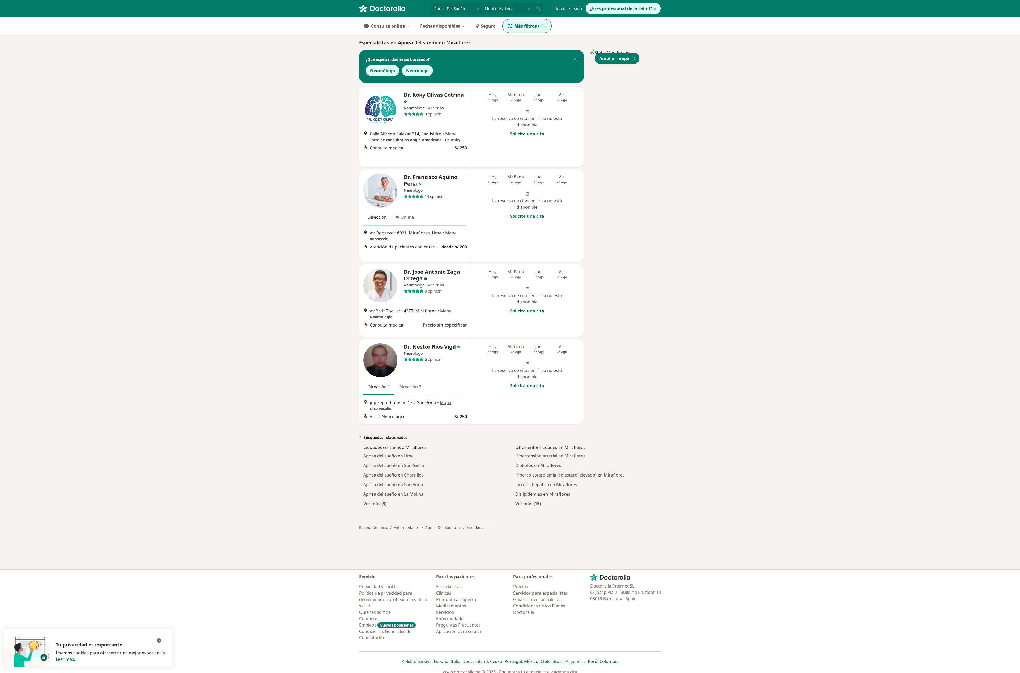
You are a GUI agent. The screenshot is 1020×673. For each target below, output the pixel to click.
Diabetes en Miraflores (538, 465)
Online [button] (407, 217)
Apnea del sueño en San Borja (393, 484)
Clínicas (443, 593)
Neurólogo (417, 71)
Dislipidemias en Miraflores (542, 494)
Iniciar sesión (569, 8)
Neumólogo (382, 71)
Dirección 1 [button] (379, 387)
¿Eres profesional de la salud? (621, 8)
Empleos (386, 625)
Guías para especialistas (537, 599)
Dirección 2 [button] (410, 387)
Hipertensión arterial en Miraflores (550, 456)
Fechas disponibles (440, 26)
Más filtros (528, 26)
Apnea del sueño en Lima (388, 456)
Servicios (445, 612)
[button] (575, 59)
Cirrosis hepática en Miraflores (546, 484)
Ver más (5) (374, 503)
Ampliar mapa (614, 58)
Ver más (436, 108)
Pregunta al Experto (456, 599)
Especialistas (449, 587)
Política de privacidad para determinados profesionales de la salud (393, 599)
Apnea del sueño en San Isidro (393, 465)
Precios (520, 587)
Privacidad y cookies (379, 587)
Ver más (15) (528, 503)
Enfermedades (407, 527)
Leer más (65, 659)
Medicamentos (451, 606)
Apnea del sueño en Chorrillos (393, 475)
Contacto (368, 618)
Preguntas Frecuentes (458, 625)
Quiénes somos (374, 612)
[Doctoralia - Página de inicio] (392, 8)
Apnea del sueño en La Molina (393, 494)
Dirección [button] (377, 217)
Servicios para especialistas (540, 593)
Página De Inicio (373, 527)
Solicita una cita (527, 134)
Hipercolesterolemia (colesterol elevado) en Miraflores (570, 475)
